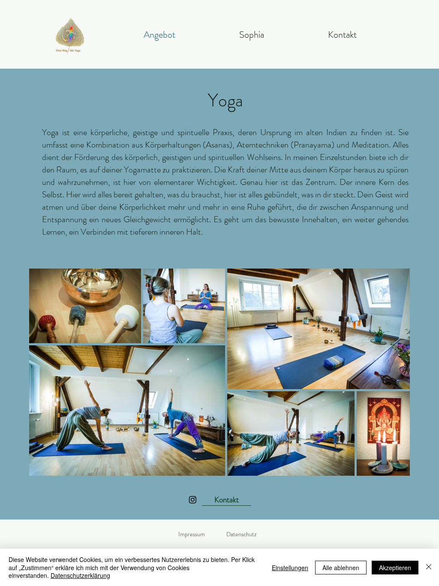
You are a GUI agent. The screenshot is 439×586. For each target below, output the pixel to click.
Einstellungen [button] (290, 567)
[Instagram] (193, 499)
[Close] (429, 567)
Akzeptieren (395, 567)
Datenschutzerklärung (80, 575)
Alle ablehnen (340, 567)
